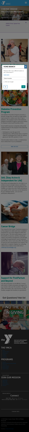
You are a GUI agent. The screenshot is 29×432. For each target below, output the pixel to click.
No (5, 86)
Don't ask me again (9, 81)
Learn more (6, 75)
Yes (23, 86)
